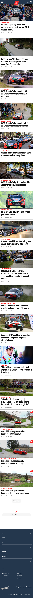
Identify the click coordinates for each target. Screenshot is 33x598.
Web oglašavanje (5, 575)
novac (4, 547)
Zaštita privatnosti (5, 573)
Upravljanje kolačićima (21, 578)
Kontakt (3, 578)
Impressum (4, 571)
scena (4, 556)
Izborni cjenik (19, 573)
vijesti (3, 533)
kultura (4, 551)
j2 (2, 542)
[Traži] (31, 2)
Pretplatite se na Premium (24, 587)
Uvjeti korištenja (20, 571)
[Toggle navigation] (2, 2)
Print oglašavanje (20, 575)
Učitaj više (16, 501)
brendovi (4, 561)
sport (3, 537)
